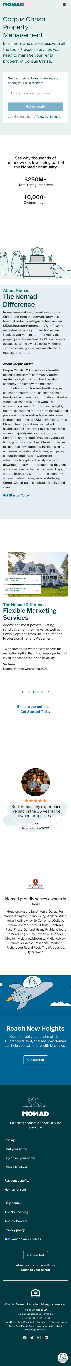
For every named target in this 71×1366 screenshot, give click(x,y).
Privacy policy (15, 1230)
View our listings (48, 116)
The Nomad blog (16, 1212)
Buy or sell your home (20, 1158)
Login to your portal (35, 1270)
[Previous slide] (22, 692)
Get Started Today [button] (16, 495)
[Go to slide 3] (38, 692)
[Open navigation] (64, 4)
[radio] (26, 801)
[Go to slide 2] (33, 692)
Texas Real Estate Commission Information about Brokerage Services (35, 1328)
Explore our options (33, 707)
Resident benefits (17, 1180)
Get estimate (35, 106)
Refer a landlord (16, 1167)
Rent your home (16, 1149)
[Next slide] (49, 692)
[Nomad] (13, 4)
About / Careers (16, 1221)
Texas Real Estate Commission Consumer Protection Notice (35, 1322)
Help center (13, 1203)
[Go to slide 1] (29, 692)
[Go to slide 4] (42, 692)
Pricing (10, 1140)
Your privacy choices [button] (26, 1239)
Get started (35, 1060)
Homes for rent (15, 1189)
